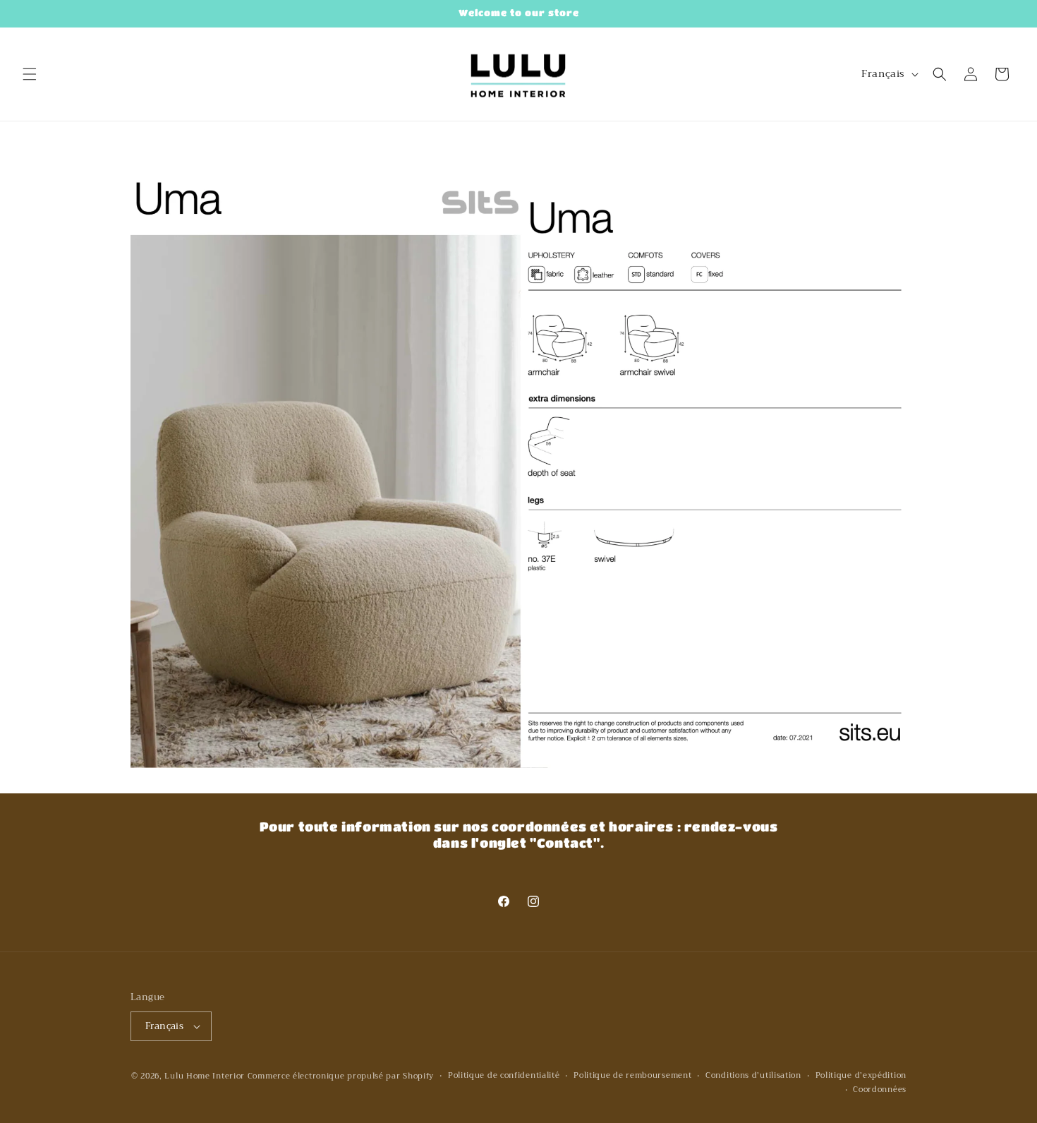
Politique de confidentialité (504, 1075)
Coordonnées (879, 1089)
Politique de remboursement (632, 1075)
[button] (29, 74)
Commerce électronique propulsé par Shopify (341, 1076)
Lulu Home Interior (204, 1076)
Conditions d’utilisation (753, 1075)
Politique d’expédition (860, 1075)
